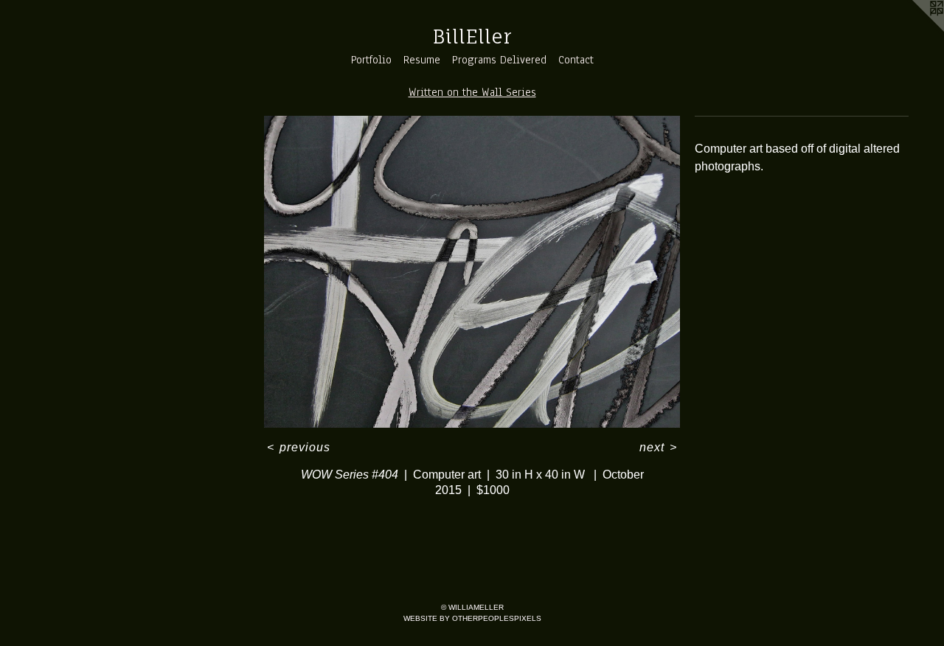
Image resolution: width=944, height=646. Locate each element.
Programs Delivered (499, 59)
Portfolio (371, 59)
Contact (576, 59)
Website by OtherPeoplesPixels (472, 618)
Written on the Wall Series (472, 92)
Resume (421, 59)
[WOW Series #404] (472, 272)
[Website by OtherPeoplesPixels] (914, 29)
